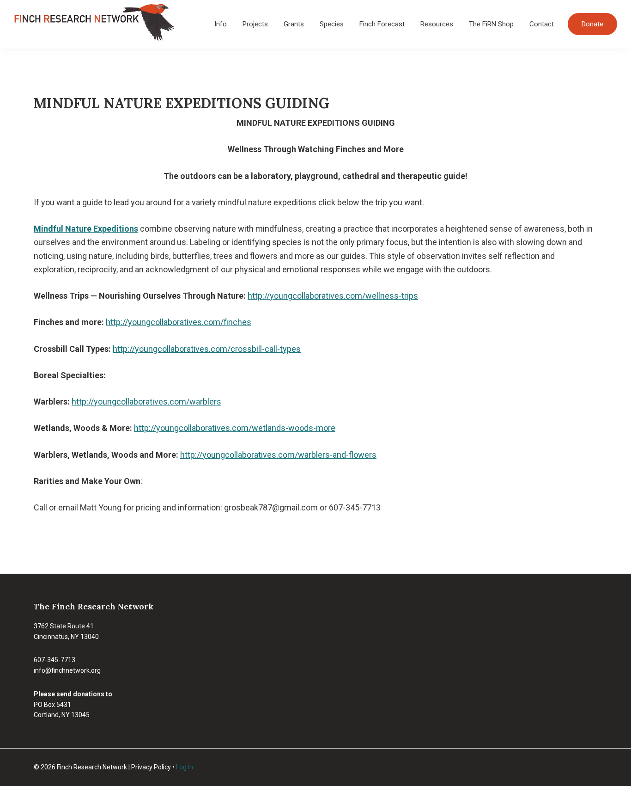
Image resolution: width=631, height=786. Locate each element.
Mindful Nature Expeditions (86, 228)
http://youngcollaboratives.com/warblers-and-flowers (278, 455)
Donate (592, 24)
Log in (184, 767)
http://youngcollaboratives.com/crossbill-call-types (207, 349)
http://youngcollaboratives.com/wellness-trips (333, 296)
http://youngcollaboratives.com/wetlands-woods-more (234, 428)
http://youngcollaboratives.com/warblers (146, 401)
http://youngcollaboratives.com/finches (178, 322)
